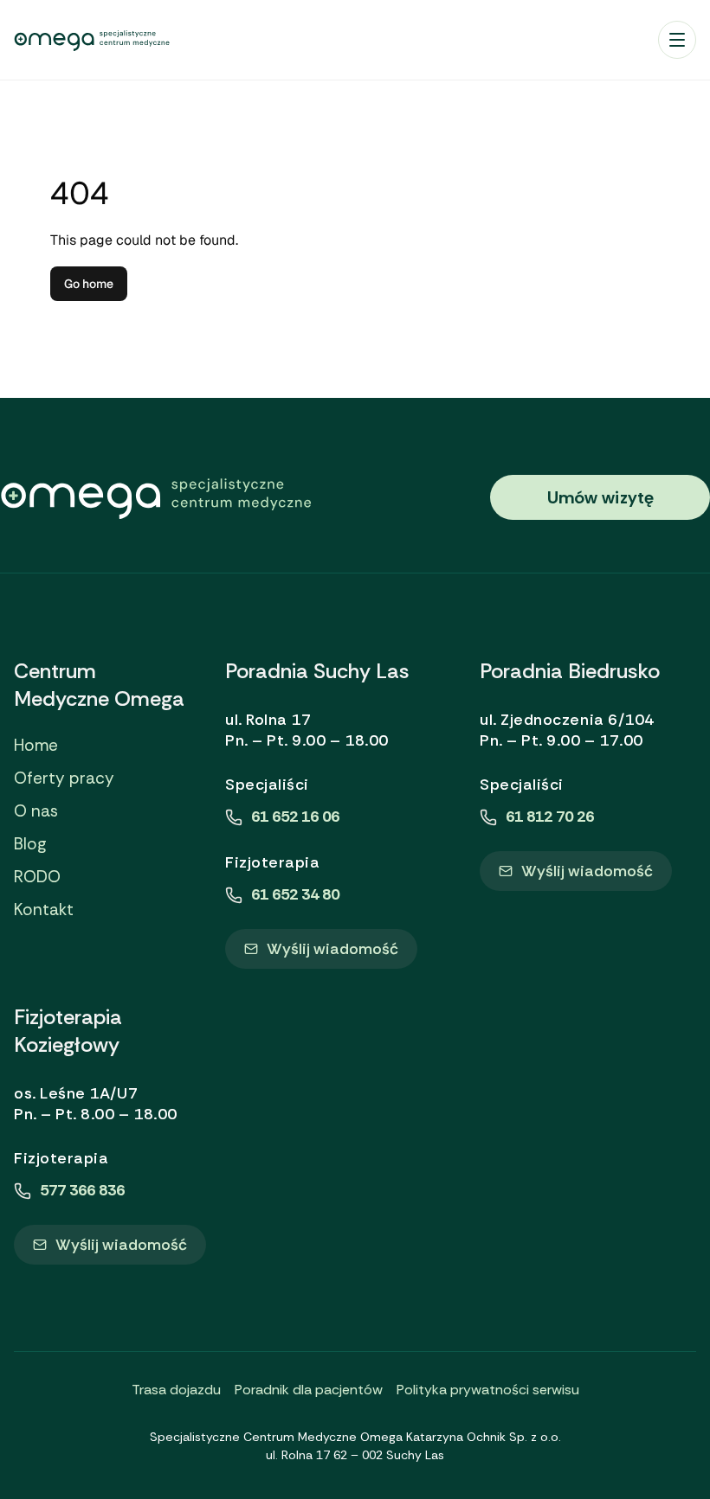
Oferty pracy (64, 778)
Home (36, 745)
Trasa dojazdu (176, 1389)
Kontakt (44, 910)
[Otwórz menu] (677, 40)
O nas (36, 811)
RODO (37, 877)
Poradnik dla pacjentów (309, 1389)
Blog (30, 844)
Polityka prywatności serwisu (488, 1389)
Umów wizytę (600, 497)
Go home (88, 283)
